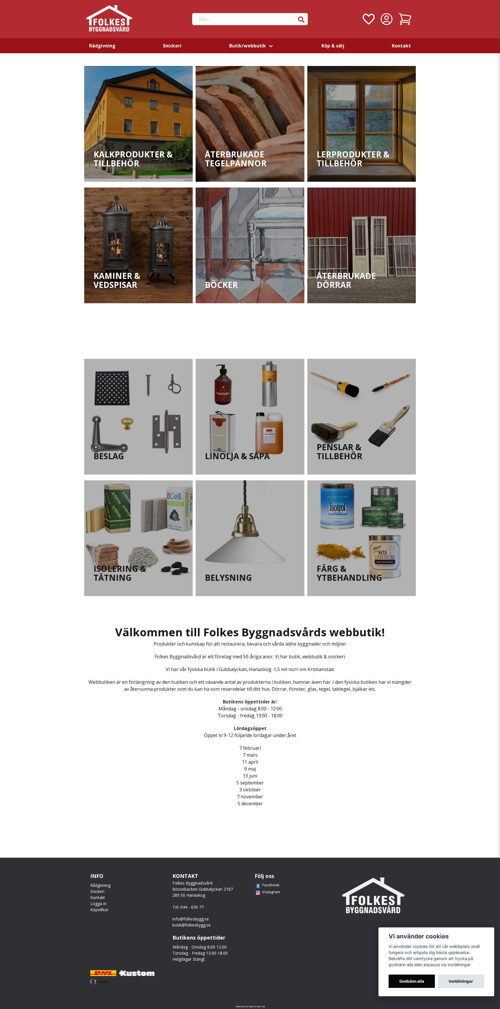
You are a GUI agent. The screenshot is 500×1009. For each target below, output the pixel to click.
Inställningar (461, 981)
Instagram (271, 891)
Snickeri (172, 46)
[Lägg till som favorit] (368, 19)
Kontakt (401, 46)
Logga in (98, 903)
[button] (301, 19)
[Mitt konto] (386, 19)
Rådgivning (102, 46)
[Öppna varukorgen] (405, 19)
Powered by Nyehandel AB (250, 1006)
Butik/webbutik (247, 46)
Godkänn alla (411, 981)
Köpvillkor (99, 909)
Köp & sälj (332, 46)
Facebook (271, 884)
